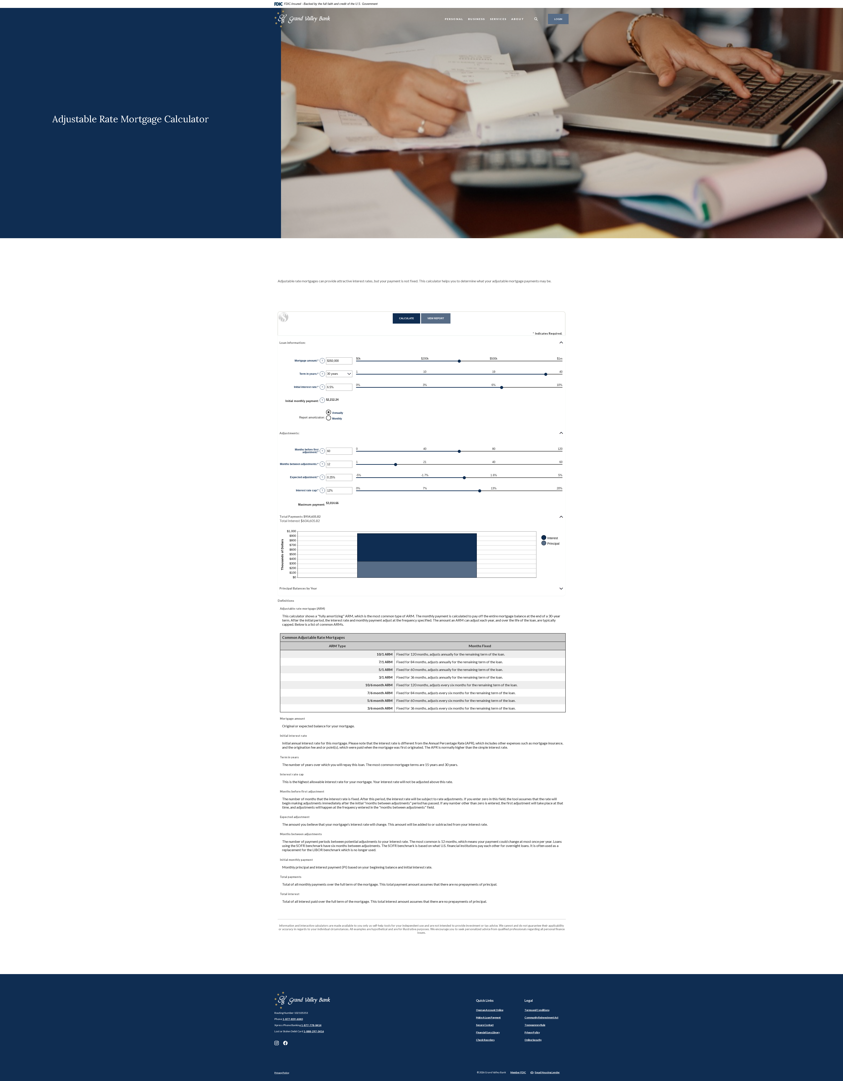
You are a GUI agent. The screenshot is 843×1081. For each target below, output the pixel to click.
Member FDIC (518, 1072)
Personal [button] (454, 19)
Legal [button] (528, 1000)
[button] (421, 342)
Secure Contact (485, 1025)
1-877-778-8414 (311, 1025)
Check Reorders (485, 1039)
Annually (337, 412)
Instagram (276, 1043)
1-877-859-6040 (293, 1019)
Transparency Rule (534, 1025)
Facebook (285, 1043)
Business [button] (476, 19)
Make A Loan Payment (488, 1017)
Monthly (337, 418)
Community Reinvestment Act (541, 1017)
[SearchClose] (536, 19)
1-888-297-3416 (314, 1031)
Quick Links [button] (485, 1000)
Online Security (533, 1039)
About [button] (517, 19)
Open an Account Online (489, 1010)
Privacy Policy (532, 1032)
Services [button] (498, 19)
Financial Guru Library (487, 1032)
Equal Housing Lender (547, 1072)
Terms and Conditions (536, 1010)
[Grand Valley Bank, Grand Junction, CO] (302, 18)
